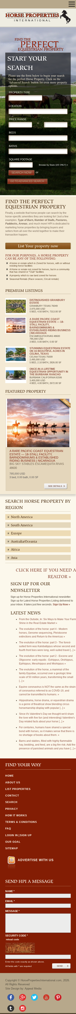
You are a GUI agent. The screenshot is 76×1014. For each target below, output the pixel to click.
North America (22, 517)
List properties (18, 789)
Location (15, 106)
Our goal (12, 842)
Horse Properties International (38, 16)
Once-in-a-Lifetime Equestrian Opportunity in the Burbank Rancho (49, 371)
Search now (21, 172)
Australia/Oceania (24, 541)
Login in (11, 835)
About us (12, 782)
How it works (16, 815)
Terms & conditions (21, 822)
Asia (14, 558)
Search (11, 802)
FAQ (8, 828)
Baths (13, 146)
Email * (10, 901)
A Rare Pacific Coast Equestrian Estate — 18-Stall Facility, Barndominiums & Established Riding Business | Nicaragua (50, 326)
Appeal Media (33, 988)
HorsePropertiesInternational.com (41, 980)
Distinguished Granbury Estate (47, 301)
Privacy (11, 809)
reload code (12, 939)
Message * (12, 911)
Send (60, 966)
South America (22, 525)
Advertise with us (36, 860)
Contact (12, 795)
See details (55, 486)
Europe (16, 533)
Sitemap (11, 848)
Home (9, 775)
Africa (15, 549)
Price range (17, 119)
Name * (10, 891)
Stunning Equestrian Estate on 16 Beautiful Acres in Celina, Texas (50, 351)
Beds (12, 132)
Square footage (20, 159)
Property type (19, 92)
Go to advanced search (27, 181)
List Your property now (38, 246)
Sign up (26, 835)
